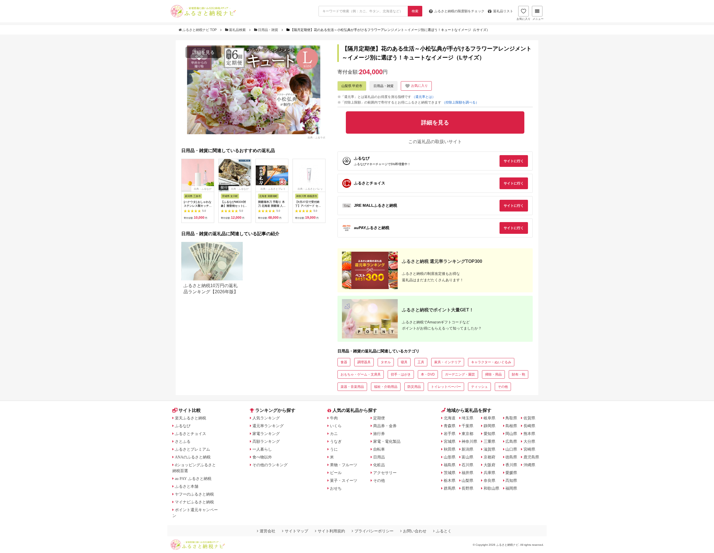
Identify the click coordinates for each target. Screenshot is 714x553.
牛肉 (334, 418)
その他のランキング (270, 465)
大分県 (529, 441)
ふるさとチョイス (190, 434)
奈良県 (489, 480)
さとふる (182, 441)
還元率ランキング (268, 426)
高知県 (511, 480)
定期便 (379, 418)
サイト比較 (189, 410)
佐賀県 (529, 418)
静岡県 (489, 426)
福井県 (467, 473)
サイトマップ (296, 531)
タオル (386, 362)
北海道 (449, 418)
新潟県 (467, 449)
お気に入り (523, 18)
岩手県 (449, 434)
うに (334, 449)
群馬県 (449, 488)
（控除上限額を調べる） (460, 102)
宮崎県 (529, 449)
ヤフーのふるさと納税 (194, 494)
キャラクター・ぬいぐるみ (491, 362)
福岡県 (511, 488)
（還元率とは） (423, 97)
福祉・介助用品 (385, 387)
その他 (503, 387)
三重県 (489, 441)
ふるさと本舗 (186, 486)
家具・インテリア (447, 362)
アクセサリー (385, 473)
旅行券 (379, 434)
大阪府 (489, 465)
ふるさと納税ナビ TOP (200, 30)
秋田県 (449, 449)
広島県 (511, 441)
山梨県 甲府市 (351, 86)
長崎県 (529, 426)
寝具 (404, 362)
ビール (336, 473)
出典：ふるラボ (316, 137)
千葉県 (467, 426)
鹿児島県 (531, 457)
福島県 (449, 465)
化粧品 (379, 465)
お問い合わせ (414, 531)
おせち (336, 488)
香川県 (511, 465)
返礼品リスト (503, 11)
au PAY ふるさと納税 (193, 478)
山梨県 (467, 480)
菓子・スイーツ (343, 480)
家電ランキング (266, 434)
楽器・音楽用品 (352, 387)
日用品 (379, 457)
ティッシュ (479, 387)
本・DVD (428, 374)
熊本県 (529, 434)
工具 (421, 362)
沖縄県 (529, 465)
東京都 (467, 434)
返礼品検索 (237, 30)
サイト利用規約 (331, 531)
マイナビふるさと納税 (194, 502)
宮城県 (449, 441)
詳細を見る (203, 52)
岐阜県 (489, 418)
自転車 (379, 449)
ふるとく (444, 531)
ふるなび (182, 426)
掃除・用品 (493, 374)
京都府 (489, 457)
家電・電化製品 (387, 441)
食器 (344, 362)
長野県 (467, 488)
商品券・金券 (385, 426)
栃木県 (449, 480)
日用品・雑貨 (268, 30)
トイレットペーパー (446, 387)
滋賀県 (489, 449)
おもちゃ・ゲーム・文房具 (361, 374)
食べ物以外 (262, 457)
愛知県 (489, 434)
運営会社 (267, 531)
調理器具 (364, 362)
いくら (336, 426)
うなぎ (336, 441)
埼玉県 (467, 418)
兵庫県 (489, 473)
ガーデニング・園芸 (460, 374)
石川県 (467, 465)
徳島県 (511, 457)
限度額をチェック (459, 11)
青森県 (449, 426)
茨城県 (449, 473)
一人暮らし (262, 449)
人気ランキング (266, 418)
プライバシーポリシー (374, 531)
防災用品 (414, 387)
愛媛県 (511, 473)
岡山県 (511, 434)
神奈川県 (469, 441)
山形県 (449, 457)
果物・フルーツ (343, 465)
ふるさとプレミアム (192, 449)
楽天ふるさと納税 (190, 418)
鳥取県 (511, 418)
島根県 (511, 426)
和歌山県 (491, 488)
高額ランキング (266, 441)
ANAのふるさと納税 (193, 457)
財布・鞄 (518, 374)
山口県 (511, 449)
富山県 (467, 457)
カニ (334, 434)
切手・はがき (401, 374)
